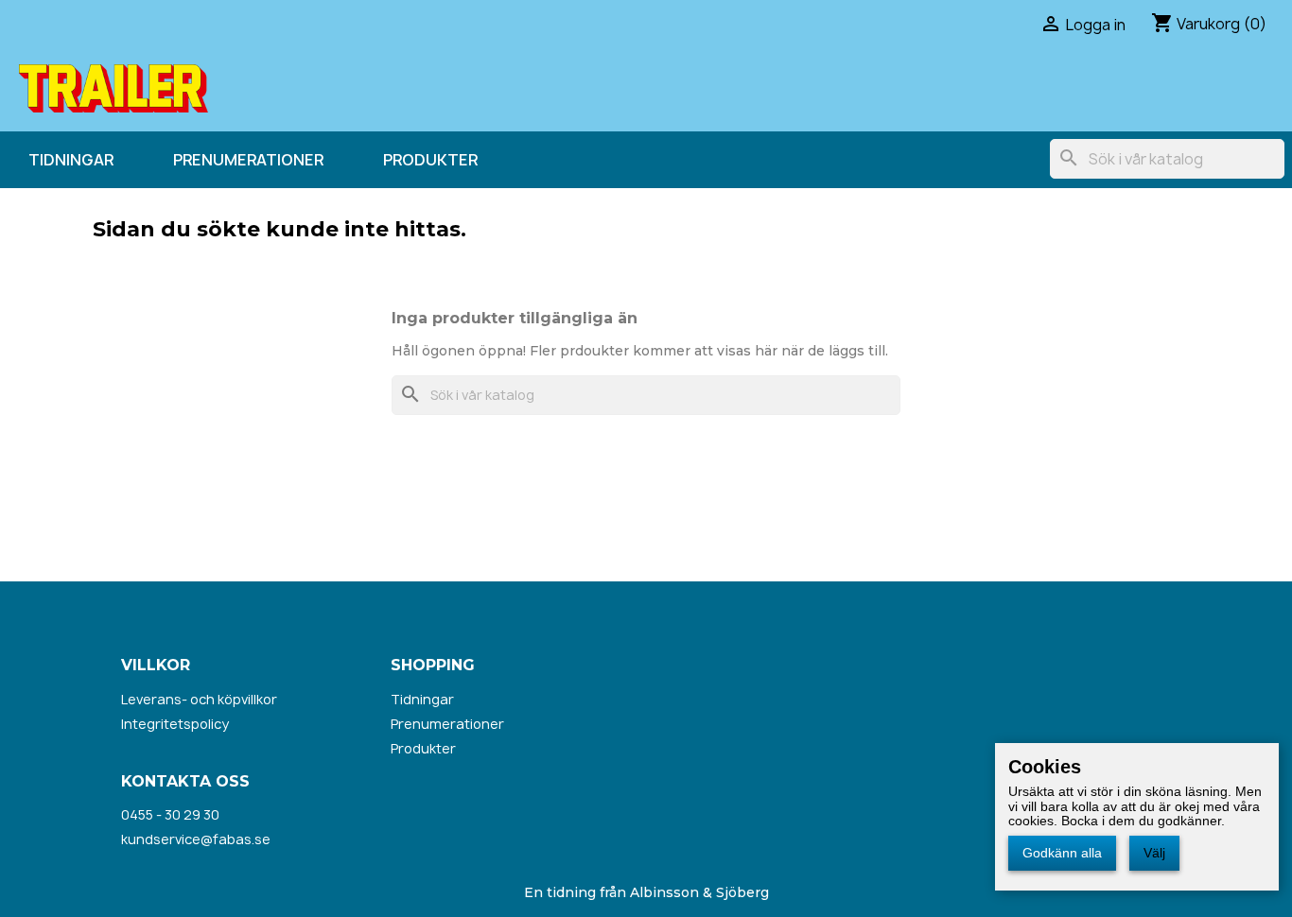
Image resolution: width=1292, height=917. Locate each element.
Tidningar (70, 159)
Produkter (430, 159)
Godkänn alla (1062, 852)
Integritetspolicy (175, 724)
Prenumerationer (248, 159)
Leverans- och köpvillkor (199, 699)
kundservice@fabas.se (196, 839)
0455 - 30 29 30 (170, 814)
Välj (1154, 852)
